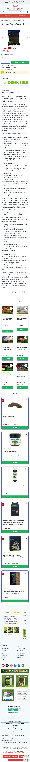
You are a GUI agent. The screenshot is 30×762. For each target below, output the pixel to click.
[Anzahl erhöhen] (8, 62)
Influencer (19, 657)
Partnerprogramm (20, 646)
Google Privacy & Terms (7, 753)
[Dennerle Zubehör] (15, 82)
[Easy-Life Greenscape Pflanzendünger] (15, 474)
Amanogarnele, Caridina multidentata (22, 319)
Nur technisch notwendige (10, 756)
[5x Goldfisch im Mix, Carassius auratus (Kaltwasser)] (7, 310)
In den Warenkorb (19, 62)
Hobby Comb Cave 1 (9, 416)
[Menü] (3, 11)
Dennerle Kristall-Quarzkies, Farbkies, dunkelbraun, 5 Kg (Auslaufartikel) (14, 590)
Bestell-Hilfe (4, 650)
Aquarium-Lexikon (6, 646)
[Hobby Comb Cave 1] (15, 405)
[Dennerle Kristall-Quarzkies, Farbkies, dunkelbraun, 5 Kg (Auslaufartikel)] (15, 578)
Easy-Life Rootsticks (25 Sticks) (12, 451)
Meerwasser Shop (21, 650)
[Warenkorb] (27, 11)
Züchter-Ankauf (20, 652)
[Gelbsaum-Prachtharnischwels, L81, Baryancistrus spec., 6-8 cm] (22, 367)
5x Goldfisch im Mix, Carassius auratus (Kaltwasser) (8, 319)
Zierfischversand (20, 648)
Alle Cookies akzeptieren (15, 760)
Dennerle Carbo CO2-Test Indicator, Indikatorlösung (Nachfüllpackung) (14, 521)
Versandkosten (5, 655)
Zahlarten (3, 657)
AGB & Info (15, 725)
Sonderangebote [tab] (14, 301)
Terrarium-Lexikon (6, 648)
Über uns (3, 653)
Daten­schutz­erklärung (15, 721)
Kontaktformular (20, 655)
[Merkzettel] (20, 11)
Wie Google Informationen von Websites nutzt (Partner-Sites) (15, 752)
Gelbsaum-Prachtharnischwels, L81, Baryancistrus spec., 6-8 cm (22, 375)
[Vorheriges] (2, 37)
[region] (15, 38)
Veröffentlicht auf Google (19, 638)
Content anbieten (20, 653)
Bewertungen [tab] (8, 292)
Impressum (15, 727)
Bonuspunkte (4, 652)
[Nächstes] (27, 37)
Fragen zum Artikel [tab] (19, 292)
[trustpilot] (15, 709)
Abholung (18, 659)
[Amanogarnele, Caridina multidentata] (22, 310)
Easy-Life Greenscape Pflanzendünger (15, 486)
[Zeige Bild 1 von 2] (13, 44)
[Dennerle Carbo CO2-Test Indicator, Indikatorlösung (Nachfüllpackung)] (15, 509)
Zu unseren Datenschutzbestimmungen (20, 753)
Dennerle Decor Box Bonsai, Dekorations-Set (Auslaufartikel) (13, 556)
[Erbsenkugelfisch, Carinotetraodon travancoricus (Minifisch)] (7, 367)
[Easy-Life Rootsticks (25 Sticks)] (15, 439)
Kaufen (8, 331)
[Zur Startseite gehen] (15, 7)
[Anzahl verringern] (2, 62)
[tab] (15, 90)
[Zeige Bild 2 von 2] (16, 44)
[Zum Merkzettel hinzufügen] (11, 308)
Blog (2, 659)
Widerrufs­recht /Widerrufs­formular (15, 723)
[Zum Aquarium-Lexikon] (8, 681)
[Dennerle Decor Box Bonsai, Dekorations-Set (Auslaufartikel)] (15, 543)
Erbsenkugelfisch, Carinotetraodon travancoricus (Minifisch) (8, 375)
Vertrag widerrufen (15, 731)
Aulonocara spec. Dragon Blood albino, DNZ (7, 348)
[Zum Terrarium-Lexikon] (22, 681)
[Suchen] (16, 11)
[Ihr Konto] (23, 11)
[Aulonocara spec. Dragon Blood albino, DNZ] (7, 339)
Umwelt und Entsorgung (15, 729)
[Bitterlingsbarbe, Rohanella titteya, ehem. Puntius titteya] (22, 339)
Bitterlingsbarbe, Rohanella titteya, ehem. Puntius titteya (22, 348)
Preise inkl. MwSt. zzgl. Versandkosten (10, 51)
